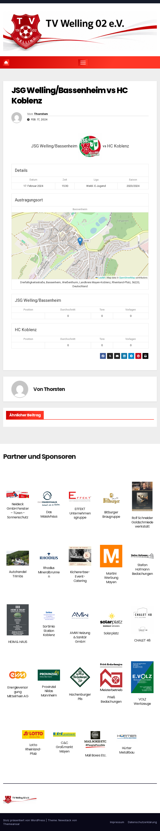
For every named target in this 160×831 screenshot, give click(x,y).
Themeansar (11, 824)
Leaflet (101, 277)
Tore (102, 309)
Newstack (64, 820)
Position (28, 309)
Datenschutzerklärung (142, 822)
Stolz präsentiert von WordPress (24, 820)
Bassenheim (80, 209)
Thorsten (41, 114)
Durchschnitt (67, 309)
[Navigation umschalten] (83, 62)
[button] (80, 241)
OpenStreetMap (127, 277)
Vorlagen (130, 309)
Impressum (117, 822)
